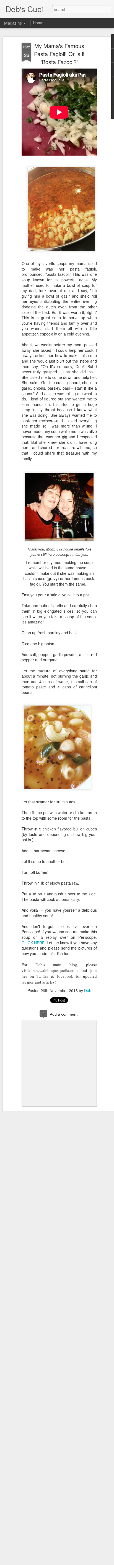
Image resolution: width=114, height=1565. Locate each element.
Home (38, 22)
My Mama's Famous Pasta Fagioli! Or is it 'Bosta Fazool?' (59, 54)
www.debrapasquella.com (55, 970)
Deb (87, 990)
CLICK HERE (33, 942)
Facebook (65, 976)
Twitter (42, 976)
